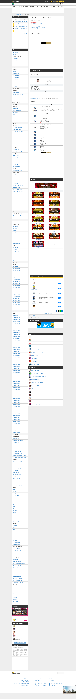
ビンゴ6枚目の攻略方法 (16, 328)
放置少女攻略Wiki (23, 686)
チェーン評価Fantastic (16, 544)
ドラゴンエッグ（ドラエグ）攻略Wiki (54, 689)
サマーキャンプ (15, 96)
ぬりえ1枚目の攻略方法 (16, 268)
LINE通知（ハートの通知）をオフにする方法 (19, 455)
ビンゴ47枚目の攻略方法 (16, 415)
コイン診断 (57, 6)
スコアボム (14, 529)
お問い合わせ (41, 672)
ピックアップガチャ (54, 223)
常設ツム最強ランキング (16, 193)
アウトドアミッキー (16, 116)
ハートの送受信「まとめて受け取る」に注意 (19, 457)
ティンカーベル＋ (39, 26)
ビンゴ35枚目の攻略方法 (16, 389)
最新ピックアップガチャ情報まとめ (18, 215)
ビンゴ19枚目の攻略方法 (16, 355)
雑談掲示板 (14, 71)
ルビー (14, 508)
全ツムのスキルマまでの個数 (17, 499)
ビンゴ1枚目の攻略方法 (16, 317)
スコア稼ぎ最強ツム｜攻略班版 (17, 127)
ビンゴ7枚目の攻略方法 (16, 330)
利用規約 (22, 672)
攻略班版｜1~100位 (16, 155)
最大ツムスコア (15, 174)
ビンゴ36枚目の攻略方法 (16, 391)
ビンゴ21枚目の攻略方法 (16, 359)
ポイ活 (47, 1)
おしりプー (40, 24)
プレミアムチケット (16, 514)
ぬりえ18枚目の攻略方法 (16, 304)
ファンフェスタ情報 (42, 27)
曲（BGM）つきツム (16, 251)
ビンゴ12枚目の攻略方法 (16, 340)
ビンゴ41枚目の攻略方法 (16, 402)
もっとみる (25, 33)
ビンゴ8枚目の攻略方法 (16, 332)
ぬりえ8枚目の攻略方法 (16, 283)
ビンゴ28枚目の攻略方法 (16, 374)
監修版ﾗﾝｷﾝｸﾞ (27, 6)
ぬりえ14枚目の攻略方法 (16, 296)
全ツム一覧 (14, 222)
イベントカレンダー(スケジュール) (18, 94)
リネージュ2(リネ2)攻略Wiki (53, 685)
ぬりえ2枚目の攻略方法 (16, 270)
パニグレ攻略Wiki (51, 686)
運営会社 (46, 672)
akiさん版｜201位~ (15, 164)
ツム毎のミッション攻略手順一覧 (18, 238)
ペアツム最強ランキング (16, 178)
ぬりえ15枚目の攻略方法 (16, 298)
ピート (36, 26)
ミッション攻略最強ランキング (17, 195)
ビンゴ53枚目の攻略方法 (16, 427)
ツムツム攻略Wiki (33, 315)
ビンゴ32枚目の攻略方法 (16, 383)
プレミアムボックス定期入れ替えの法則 (19, 563)
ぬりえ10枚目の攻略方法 (16, 287)
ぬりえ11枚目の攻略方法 (16, 289)
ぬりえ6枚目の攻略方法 (16, 279)
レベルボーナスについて (16, 548)
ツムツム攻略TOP (15, 52)
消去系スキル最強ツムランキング (18, 191)
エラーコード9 (15, 593)
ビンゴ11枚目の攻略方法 (16, 338)
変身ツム (14, 260)
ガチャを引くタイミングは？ (17, 565)
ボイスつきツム (15, 253)
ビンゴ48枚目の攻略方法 (16, 417)
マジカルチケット (15, 516)
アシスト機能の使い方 (16, 559)
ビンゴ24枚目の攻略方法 (16, 366)
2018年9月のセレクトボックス (34, 98)
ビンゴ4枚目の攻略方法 (16, 323)
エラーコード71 (15, 599)
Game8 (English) (51, 672)
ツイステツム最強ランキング (17, 183)
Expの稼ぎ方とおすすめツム (17, 555)
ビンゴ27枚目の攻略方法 (16, 372)
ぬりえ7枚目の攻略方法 (16, 281)
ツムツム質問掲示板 (16, 73)
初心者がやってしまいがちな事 (17, 444)
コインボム (14, 531)
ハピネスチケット (15, 512)
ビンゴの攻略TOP (15, 315)
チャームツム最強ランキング (17, 181)
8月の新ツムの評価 (15, 108)
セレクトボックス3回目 (38, 23)
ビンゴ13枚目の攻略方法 (16, 342)
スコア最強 (32, 6)
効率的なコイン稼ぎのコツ (17, 480)
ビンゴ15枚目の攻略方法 (16, 347)
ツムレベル (14, 493)
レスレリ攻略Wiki (23, 689)
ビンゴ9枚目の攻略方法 (16, 334)
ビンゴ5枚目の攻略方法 (16, 325)
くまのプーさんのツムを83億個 (17, 98)
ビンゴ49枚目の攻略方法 (16, 419)
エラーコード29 (15, 597)
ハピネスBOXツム (15, 226)
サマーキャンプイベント (34, 27)
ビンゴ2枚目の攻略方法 (16, 319)
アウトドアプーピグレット (17, 110)
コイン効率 (40, 6)
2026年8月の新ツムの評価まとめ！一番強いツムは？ (21, 26)
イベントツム (15, 232)
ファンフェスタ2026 (16, 100)
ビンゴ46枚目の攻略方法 (16, 413)
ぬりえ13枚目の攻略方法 (16, 294)
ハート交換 (53, 6)
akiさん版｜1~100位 (16, 159)
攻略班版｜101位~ (15, 157)
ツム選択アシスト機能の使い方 (17, 561)
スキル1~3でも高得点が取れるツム (18, 131)
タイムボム (14, 527)
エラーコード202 (15, 601)
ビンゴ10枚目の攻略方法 (16, 336)
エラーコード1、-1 (15, 586)
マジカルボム (15, 525)
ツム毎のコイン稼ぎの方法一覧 (17, 241)
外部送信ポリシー (35, 672)
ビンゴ (49, 6)
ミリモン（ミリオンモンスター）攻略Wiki (41, 689)
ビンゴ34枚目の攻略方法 (16, 387)
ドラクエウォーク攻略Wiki (25, 681)
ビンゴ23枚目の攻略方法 (16, 364)
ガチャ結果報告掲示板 (16, 75)
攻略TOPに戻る (46, 189)
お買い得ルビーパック (16, 519)
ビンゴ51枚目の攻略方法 (16, 423)
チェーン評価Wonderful (16, 542)
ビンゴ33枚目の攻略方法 (16, 385)
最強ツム (38, 198)
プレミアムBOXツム (16, 228)
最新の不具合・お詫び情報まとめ (18, 574)
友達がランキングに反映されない (18, 578)
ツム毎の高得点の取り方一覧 (17, 243)
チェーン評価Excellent (16, 540)
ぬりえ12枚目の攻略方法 (16, 291)
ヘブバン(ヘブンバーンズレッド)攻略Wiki (41, 685)
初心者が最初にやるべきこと (17, 442)
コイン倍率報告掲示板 (16, 77)
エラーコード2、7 (15, 591)
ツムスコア (14, 489)
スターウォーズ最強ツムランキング (18, 189)
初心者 (54, 239)
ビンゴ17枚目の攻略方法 (16, 351)
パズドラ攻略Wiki (37, 680)
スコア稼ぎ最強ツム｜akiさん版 (17, 129)
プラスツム (14, 258)
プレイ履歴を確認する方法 (17, 550)
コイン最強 (36, 6)
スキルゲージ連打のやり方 (17, 474)
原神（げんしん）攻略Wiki (25, 683)
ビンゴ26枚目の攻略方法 (16, 370)
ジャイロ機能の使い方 (16, 470)
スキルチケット (15, 510)
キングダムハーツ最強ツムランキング (18, 185)
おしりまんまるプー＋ (16, 114)
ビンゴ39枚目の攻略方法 (16, 398)
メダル (14, 504)
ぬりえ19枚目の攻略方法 (16, 306)
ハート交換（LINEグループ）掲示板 (18, 81)
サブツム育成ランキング (16, 176)
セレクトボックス (38, 223)
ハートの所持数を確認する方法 (17, 453)
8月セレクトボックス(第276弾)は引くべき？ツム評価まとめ (21, 28)
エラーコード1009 (15, 603)
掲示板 (24, 19)
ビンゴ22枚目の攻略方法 (16, 362)
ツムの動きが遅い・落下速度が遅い (18, 582)
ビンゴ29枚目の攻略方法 (16, 376)
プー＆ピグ (33, 24)
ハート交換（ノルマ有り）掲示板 (18, 84)
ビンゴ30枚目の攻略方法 (16, 379)
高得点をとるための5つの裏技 (17, 461)
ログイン (62, 1)
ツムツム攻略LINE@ (16, 60)
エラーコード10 (15, 595)
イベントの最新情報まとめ (17, 92)
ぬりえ (54, 231)
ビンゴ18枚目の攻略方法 (16, 353)
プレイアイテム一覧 (16, 521)
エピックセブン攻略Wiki (24, 685)
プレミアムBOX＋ (15, 234)
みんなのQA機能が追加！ (35, 28)
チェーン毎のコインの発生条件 (17, 485)
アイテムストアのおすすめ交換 (17, 569)
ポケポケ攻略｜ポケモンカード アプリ (54, 678)
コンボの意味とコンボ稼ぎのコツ (18, 463)
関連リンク (34, 39)
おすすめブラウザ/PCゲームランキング (20, 642)
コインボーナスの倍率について (17, 482)
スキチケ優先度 (45, 6)
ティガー (36, 24)
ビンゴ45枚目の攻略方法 (16, 410)
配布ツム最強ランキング (16, 187)
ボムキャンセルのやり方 (16, 472)
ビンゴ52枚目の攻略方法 (16, 425)
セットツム (14, 255)
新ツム (38, 215)
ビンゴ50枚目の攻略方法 (16, 421)
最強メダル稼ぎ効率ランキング (17, 170)
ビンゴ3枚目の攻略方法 (16, 321)
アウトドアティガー (16, 112)
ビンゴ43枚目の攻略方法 (16, 406)
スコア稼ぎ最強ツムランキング (19, 23)
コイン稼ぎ (54, 198)
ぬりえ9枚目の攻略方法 (16, 285)
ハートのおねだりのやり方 (17, 451)
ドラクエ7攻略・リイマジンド (25, 678)
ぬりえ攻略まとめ (15, 266)
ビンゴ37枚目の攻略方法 (16, 393)
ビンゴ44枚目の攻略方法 (16, 408)
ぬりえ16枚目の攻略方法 (16, 300)
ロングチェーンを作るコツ (17, 538)
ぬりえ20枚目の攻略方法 (16, 308)
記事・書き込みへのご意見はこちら (47, 313)
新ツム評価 (22, 6)
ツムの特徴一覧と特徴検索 (17, 432)
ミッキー (32, 26)
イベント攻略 (18, 6)
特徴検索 (54, 215)
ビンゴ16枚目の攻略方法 (16, 349)
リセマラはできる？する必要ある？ (18, 440)
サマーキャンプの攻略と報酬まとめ (20, 31)
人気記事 (16, 19)
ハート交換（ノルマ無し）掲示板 (18, 86)
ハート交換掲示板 (38, 239)
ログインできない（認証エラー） (18, 580)
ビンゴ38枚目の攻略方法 (16, 396)
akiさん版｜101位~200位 (16, 162)
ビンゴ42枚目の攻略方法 (16, 404)
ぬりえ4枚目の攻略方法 (16, 274)
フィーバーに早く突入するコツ (17, 468)
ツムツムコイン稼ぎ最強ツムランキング (21, 21)
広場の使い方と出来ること (17, 567)
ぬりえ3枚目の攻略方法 (16, 272)
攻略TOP (14, 6)
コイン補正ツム (15, 249)
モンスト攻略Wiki (51, 680)
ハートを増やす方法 (16, 449)
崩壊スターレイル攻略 (24, 680)
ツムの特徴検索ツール (16, 58)
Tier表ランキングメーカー (17, 62)
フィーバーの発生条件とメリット (18, 466)
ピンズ (14, 506)
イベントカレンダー (38, 247)
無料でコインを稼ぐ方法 (16, 478)
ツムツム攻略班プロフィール (37, 38)
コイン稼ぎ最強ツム (16, 149)
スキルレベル (15, 491)
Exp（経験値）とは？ (16, 552)
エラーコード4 (15, 588)
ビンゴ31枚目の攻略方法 (16, 381)
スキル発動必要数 (15, 247)
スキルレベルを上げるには (17, 497)
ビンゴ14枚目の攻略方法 (16, 345)
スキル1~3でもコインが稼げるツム (18, 151)
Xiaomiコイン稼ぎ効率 (16, 166)
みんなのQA (61, 6)
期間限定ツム (15, 230)
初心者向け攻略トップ (16, 438)
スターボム (14, 533)
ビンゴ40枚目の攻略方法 (16, 400)
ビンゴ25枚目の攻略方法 (16, 368)
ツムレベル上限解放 (16, 495)
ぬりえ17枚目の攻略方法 (16, 302)
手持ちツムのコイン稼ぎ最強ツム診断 (18, 65)
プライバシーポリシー (28, 672)
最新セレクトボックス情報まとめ (18, 217)
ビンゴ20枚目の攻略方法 (16, 357)
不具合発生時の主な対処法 (17, 576)
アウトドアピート (15, 118)
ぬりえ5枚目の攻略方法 (16, 277)
